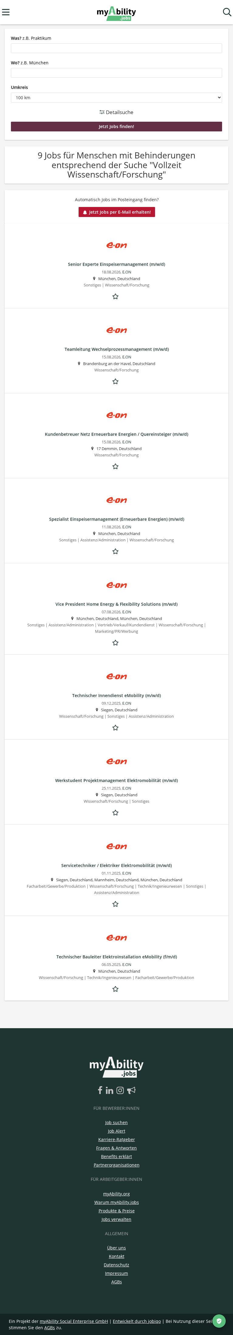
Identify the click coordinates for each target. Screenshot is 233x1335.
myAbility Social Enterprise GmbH (74, 1321)
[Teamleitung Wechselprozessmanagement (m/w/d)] (116, 330)
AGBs (116, 1282)
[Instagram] (121, 1090)
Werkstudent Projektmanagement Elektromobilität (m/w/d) (116, 780)
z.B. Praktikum (31, 38)
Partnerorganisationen (117, 1165)
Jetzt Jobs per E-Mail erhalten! (120, 212)
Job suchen (116, 1122)
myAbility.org (116, 1194)
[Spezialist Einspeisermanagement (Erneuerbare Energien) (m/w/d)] (116, 500)
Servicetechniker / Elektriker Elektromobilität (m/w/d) (116, 865)
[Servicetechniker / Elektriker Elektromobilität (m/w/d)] (116, 846)
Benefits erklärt (116, 1156)
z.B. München (30, 63)
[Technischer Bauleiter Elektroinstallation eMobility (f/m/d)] (116, 938)
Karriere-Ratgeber (116, 1139)
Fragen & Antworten (116, 1148)
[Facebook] (101, 1090)
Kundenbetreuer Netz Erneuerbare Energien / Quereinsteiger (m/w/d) (116, 434)
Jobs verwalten (116, 1219)
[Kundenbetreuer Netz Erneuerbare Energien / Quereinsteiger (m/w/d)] (116, 415)
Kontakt (116, 1256)
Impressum (116, 1273)
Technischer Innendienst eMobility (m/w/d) (116, 695)
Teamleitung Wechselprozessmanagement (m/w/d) (117, 349)
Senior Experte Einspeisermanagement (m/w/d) (116, 264)
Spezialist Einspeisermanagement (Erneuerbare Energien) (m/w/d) (116, 519)
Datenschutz (116, 1265)
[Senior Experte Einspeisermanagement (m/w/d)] (116, 245)
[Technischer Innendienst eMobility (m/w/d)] (116, 676)
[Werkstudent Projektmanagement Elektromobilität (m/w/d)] (116, 761)
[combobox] (116, 48)
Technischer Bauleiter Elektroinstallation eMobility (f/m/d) (116, 957)
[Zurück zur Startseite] (116, 12)
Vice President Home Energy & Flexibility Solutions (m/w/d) (116, 604)
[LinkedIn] (110, 1090)
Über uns (116, 1248)
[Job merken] (116, 295)
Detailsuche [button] (119, 112)
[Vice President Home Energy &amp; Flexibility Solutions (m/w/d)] (116, 585)
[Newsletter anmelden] (131, 1090)
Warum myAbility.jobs (116, 1202)
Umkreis (19, 87)
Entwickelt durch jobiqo (137, 1321)
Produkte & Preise (117, 1211)
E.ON (126, 272)
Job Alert (116, 1131)
